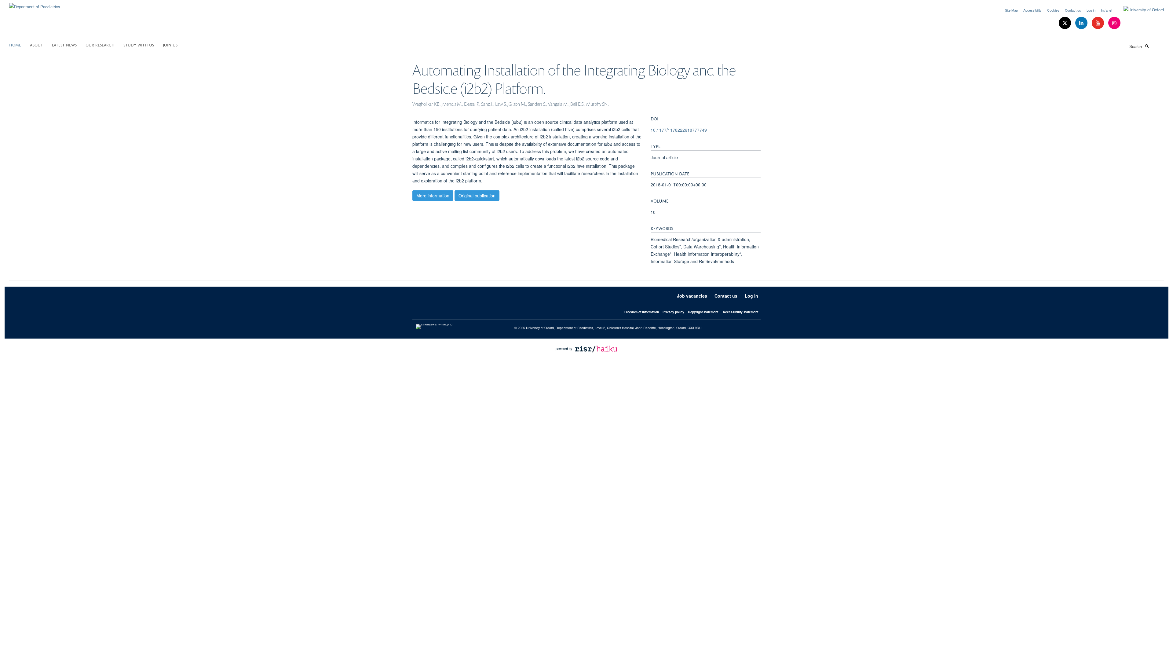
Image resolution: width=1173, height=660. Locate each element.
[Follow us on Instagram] (1114, 23)
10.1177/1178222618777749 (679, 130)
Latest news (64, 44)
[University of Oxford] (1139, 9)
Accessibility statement (740, 312)
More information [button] (432, 196)
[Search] (1146, 45)
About (36, 44)
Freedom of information (641, 312)
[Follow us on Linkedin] (1082, 23)
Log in (1091, 10)
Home (15, 44)
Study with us (138, 44)
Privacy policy (673, 312)
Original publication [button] (477, 196)
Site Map (1011, 10)
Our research (100, 44)
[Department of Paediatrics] (34, 4)
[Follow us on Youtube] (1098, 23)
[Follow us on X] (1065, 23)
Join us (170, 44)
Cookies (1053, 10)
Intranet (1106, 10)
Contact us (1073, 10)
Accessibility (1032, 10)
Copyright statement (703, 312)
